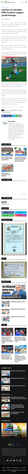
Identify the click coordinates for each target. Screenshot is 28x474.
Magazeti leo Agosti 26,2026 (18, 309)
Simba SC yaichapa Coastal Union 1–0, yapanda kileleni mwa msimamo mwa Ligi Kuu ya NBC (7, 340)
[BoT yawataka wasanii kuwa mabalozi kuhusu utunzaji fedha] (5, 399)
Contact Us (23, 467)
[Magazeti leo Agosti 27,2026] (5, 304)
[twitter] (11, 460)
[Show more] (23, 116)
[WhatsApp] (16, 116)
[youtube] (14, 460)
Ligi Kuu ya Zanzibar (13, 110)
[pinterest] (20, 460)
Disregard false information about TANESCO (5, 174)
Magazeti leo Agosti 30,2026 (18, 316)
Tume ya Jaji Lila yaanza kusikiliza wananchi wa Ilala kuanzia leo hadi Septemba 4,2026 (20, 159)
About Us (9, 467)
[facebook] (7, 460)
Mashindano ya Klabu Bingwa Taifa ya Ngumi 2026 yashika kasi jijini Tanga (20, 339)
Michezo (20, 110)
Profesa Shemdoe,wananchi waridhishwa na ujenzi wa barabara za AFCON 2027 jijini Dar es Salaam (20, 358)
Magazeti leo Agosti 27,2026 (18, 301)
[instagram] (17, 460)
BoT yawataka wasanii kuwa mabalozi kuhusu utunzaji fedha (7, 158)
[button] (2, 2)
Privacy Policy (15, 467)
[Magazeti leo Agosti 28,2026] (5, 373)
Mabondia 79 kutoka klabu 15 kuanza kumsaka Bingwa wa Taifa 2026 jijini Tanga (6, 357)
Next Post (23, 194)
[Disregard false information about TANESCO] (5, 414)
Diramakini (11, 121)
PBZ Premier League (6, 112)
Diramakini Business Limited (14, 470)
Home (2, 7)
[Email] (20, 116)
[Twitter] (13, 116)
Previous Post (5, 194)
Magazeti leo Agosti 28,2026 (18, 370)
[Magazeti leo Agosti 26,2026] (5, 311)
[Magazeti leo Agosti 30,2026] (5, 319)
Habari (6, 7)
